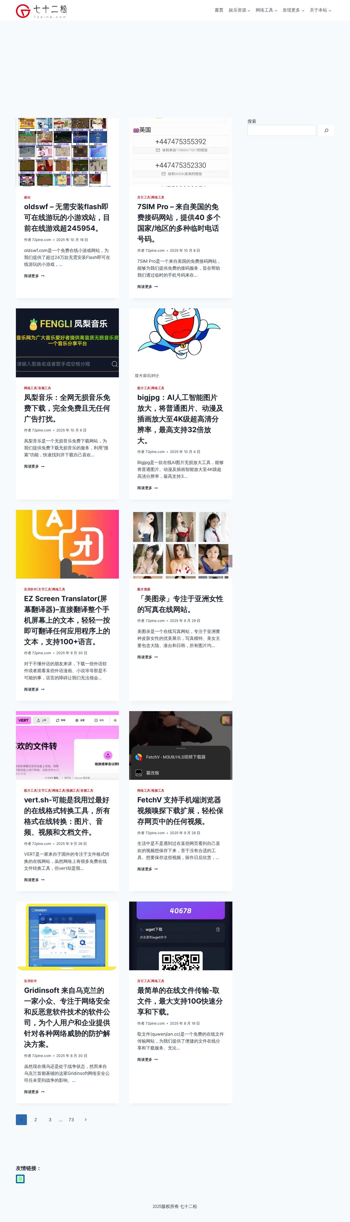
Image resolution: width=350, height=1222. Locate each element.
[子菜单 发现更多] (284, 17)
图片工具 (143, 388)
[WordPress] (20, 1179)
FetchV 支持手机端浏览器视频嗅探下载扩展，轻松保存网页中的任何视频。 (180, 810)
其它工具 (143, 197)
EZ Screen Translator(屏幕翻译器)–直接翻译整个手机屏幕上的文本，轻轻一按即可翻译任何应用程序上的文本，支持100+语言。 (67, 620)
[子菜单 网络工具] (257, 17)
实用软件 (30, 589)
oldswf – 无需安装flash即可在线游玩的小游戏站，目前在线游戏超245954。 (67, 217)
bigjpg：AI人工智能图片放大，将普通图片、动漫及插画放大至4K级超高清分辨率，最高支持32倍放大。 (180, 419)
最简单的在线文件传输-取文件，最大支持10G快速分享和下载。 (180, 1001)
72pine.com (41, 240)
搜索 (252, 121)
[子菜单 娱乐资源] (230, 17)
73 (71, 1119)
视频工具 (72, 790)
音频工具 (44, 388)
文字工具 (44, 589)
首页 (219, 10)
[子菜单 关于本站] (311, 17)
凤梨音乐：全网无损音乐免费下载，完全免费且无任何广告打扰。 (67, 408)
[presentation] (67, 152)
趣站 (27, 197)
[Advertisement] (175, 59)
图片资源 (143, 589)
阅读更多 (34, 276)
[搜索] (326, 130)
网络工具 (157, 197)
